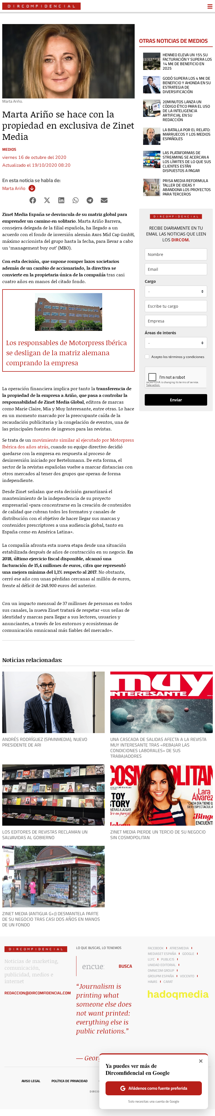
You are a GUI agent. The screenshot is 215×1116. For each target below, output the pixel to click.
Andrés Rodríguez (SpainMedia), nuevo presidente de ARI (44, 742)
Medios (9, 149)
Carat (168, 982)
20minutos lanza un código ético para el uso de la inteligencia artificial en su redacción (186, 110)
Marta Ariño (13, 188)
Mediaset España (162, 954)
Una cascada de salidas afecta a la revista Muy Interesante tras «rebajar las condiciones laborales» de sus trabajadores (158, 747)
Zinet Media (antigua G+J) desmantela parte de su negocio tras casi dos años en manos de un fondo (51, 919)
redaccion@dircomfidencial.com (37, 993)
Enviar (176, 399)
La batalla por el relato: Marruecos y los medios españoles (187, 134)
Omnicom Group (161, 970)
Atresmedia (179, 948)
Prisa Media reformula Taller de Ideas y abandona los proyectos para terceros (187, 187)
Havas (152, 982)
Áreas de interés (160, 332)
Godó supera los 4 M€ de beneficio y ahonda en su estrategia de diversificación (187, 85)
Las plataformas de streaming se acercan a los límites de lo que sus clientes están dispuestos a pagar (187, 161)
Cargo (150, 281)
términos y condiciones (186, 356)
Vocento (187, 976)
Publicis (167, 959)
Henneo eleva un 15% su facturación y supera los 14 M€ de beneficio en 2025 (187, 61)
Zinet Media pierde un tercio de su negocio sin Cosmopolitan (158, 835)
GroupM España (161, 976)
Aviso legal (31, 1081)
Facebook (155, 948)
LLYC (151, 959)
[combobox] (94, 966)
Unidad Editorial (162, 965)
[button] (33, 200)
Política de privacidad (70, 1081)
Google (188, 954)
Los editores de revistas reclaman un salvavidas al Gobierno (45, 835)
